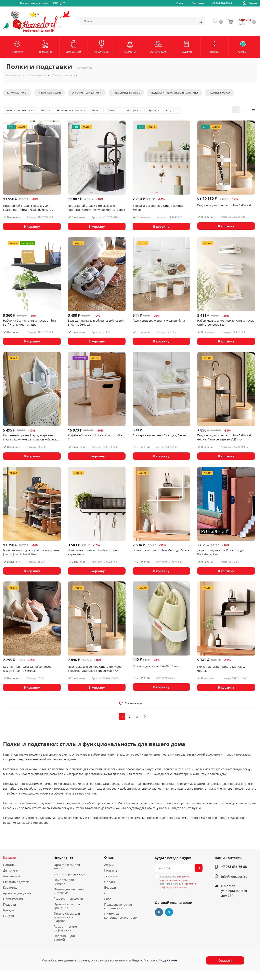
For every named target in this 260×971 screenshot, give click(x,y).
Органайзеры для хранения (67, 906)
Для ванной (12, 876)
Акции (109, 865)
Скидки (8, 916)
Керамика (10, 887)
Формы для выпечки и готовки (69, 891)
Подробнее (168, 960)
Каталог (10, 857)
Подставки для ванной (65, 937)
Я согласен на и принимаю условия (177, 882)
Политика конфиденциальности (120, 915)
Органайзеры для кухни (67, 866)
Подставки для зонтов (126, 92)
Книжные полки (17, 92)
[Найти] (200, 21)
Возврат (110, 887)
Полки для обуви (219, 92)
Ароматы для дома (17, 893)
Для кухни (10, 870)
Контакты (111, 870)
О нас (109, 857)
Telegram (169, 912)
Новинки (10, 865)
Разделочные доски (68, 898)
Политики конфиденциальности (177, 885)
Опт (107, 893)
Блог (107, 899)
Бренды (9, 910)
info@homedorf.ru (234, 876)
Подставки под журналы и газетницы (174, 92)
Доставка (111, 876)
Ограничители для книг (87, 92)
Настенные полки (49, 92)
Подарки (9, 904)
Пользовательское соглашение (118, 906)
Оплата (109, 882)
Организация (13, 899)
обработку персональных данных (174, 878)
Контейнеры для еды (69, 874)
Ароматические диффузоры (65, 928)
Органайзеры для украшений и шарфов (67, 917)
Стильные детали (16, 882)
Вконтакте (159, 912)
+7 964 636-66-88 (222, 3)
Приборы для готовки (64, 881)
